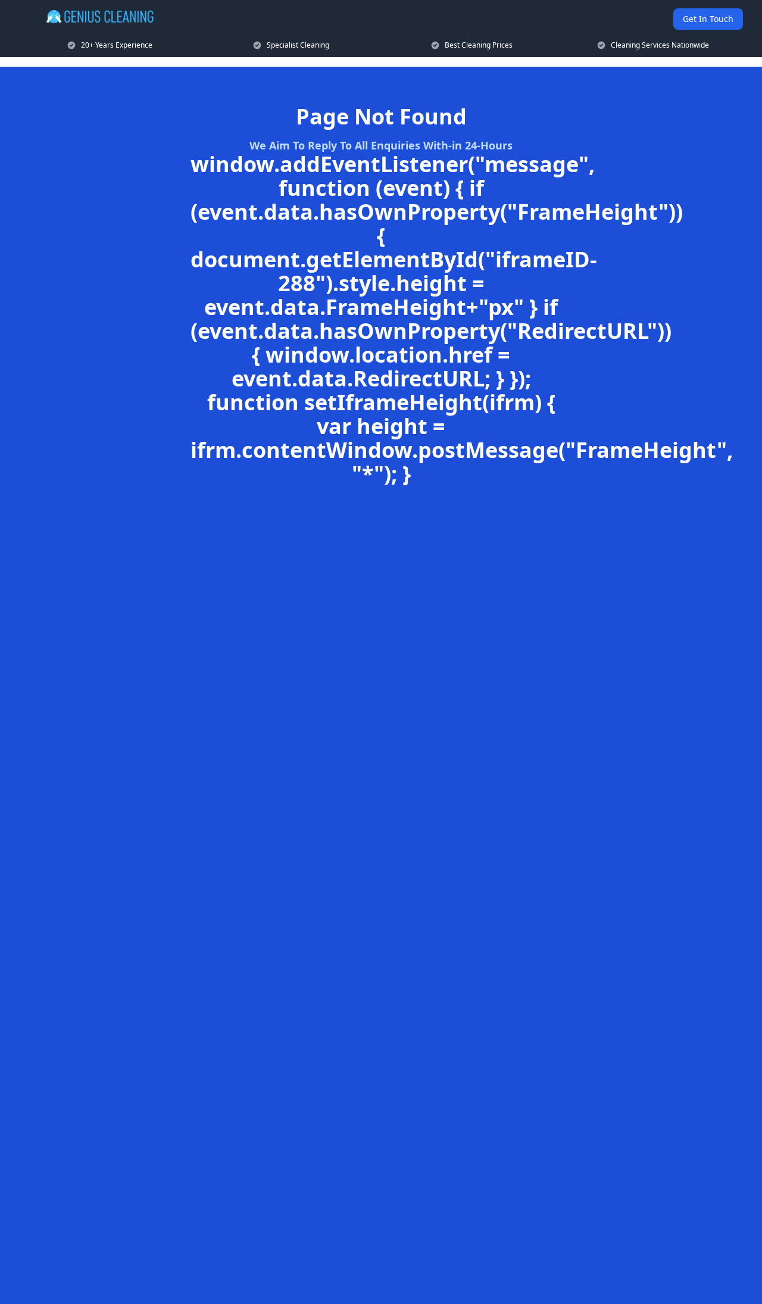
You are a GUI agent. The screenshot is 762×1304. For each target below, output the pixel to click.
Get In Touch (708, 18)
